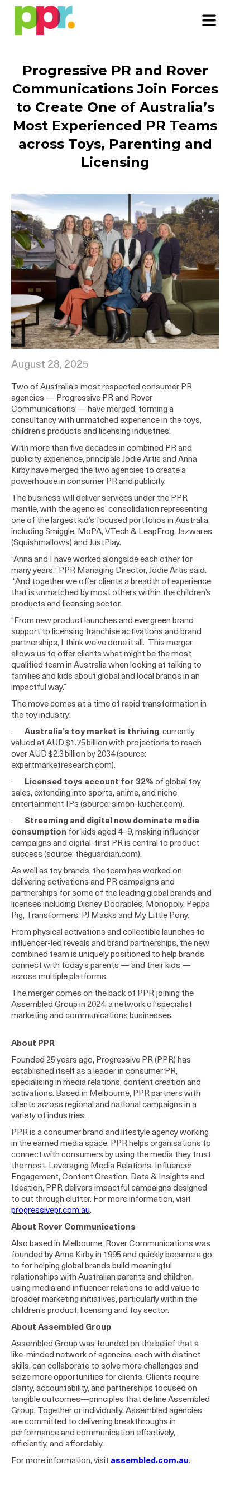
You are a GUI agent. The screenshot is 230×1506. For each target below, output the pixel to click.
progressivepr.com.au (50, 1211)
